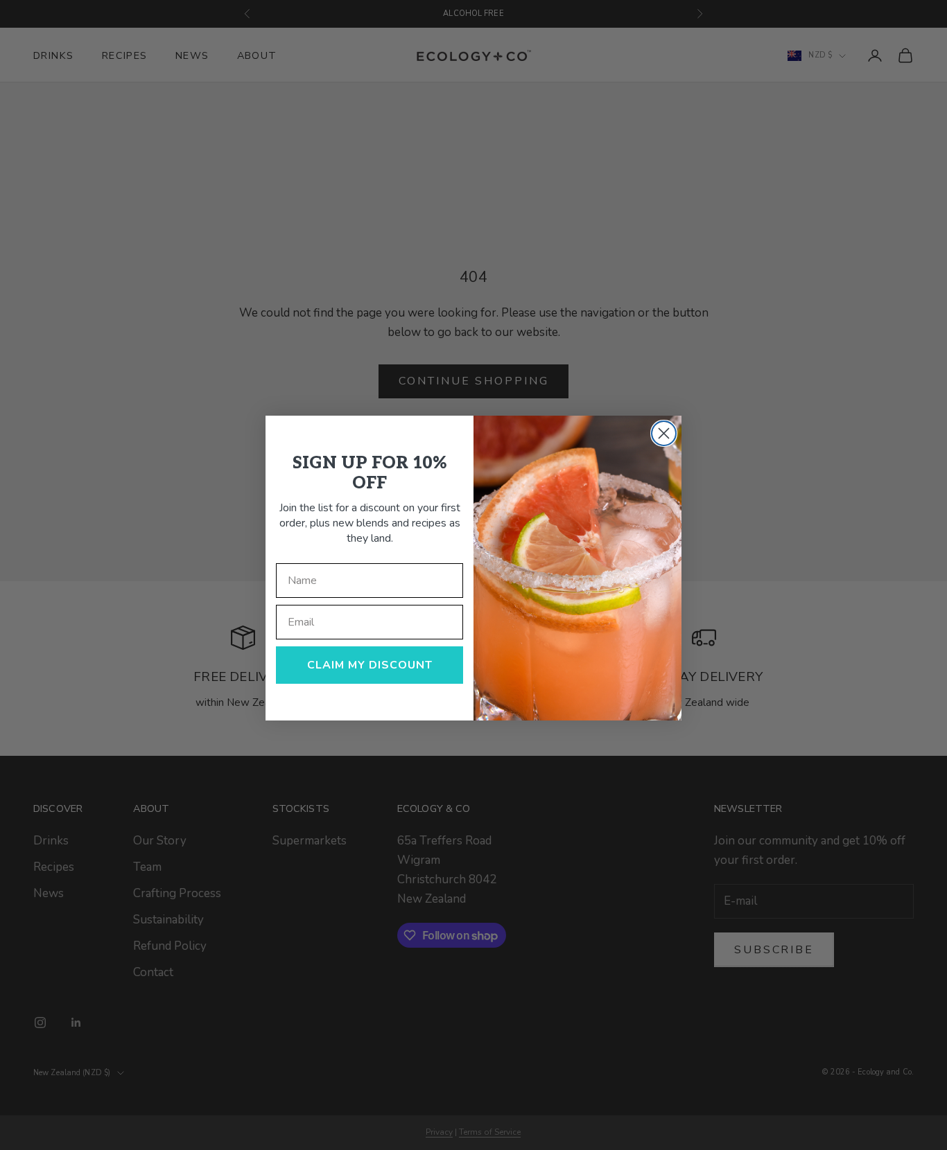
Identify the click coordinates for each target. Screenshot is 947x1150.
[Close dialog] (664, 433)
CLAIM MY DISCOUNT (370, 665)
